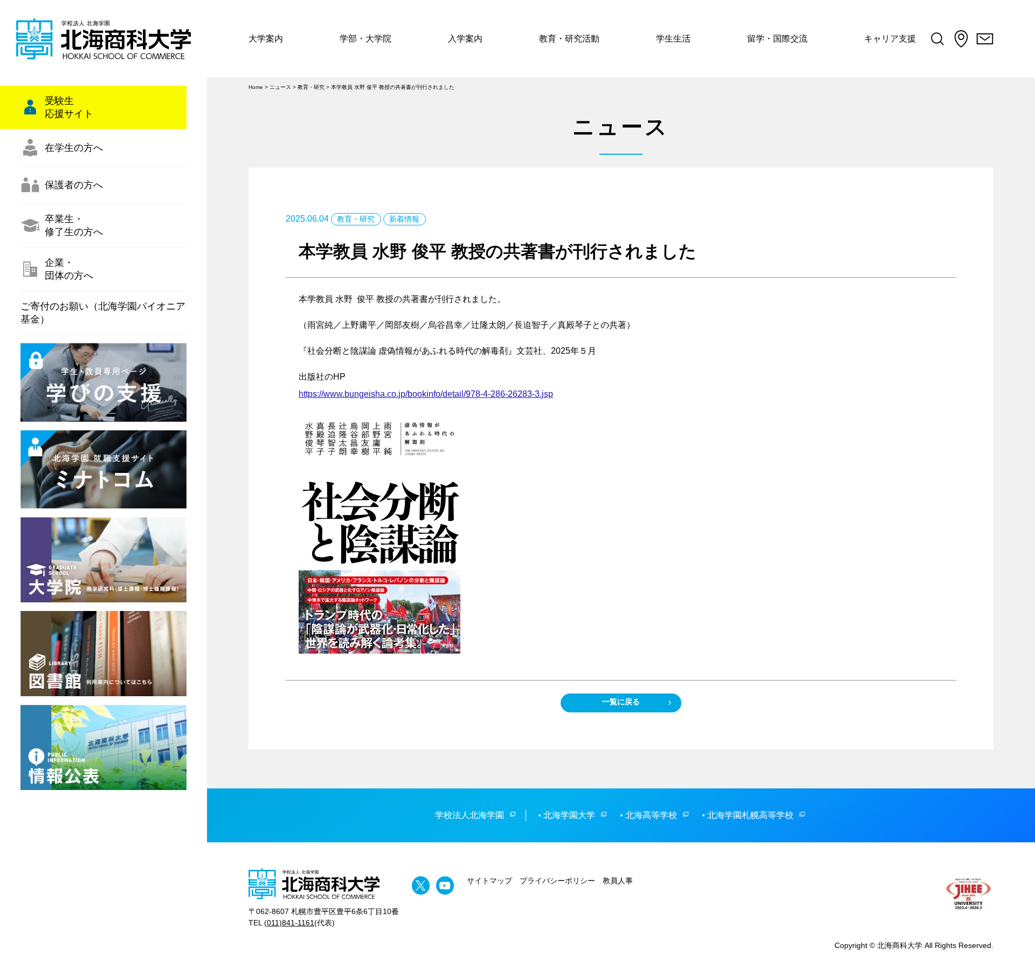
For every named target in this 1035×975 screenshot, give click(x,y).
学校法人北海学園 (469, 815)
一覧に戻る (621, 701)
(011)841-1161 (289, 922)
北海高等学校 (651, 815)
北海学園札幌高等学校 (750, 815)
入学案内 (465, 38)
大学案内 (266, 38)
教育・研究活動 (569, 38)
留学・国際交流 (777, 38)
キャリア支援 (890, 38)
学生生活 (673, 38)
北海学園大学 (569, 815)
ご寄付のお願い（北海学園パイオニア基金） (102, 313)
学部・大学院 (365, 38)
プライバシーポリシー (557, 880)
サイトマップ (489, 880)
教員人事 (618, 880)
